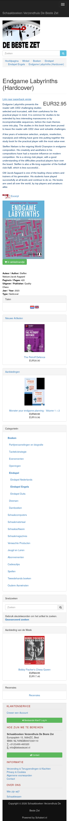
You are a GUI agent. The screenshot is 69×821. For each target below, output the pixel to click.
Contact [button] (35, 754)
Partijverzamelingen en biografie (25, 444)
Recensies (34, 695)
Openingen (14, 465)
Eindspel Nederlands (20, 479)
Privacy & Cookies (16, 772)
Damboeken (15, 507)
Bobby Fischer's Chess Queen (34, 669)
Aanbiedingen (12, 371)
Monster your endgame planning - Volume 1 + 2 (34, 410)
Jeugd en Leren (16, 550)
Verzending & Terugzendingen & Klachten (29, 768)
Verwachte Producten (19, 543)
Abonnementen (16, 557)
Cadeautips (14, 564)
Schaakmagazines (17, 536)
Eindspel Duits (16, 493)
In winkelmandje (16, 262)
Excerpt (15, 196)
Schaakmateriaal (16, 522)
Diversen (13, 500)
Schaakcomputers (17, 514)
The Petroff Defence (34, 357)
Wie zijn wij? (13, 791)
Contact (11, 778)
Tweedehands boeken (19, 578)
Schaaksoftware (16, 529)
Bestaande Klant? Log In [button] (35, 720)
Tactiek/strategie (17, 451)
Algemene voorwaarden (19, 775)
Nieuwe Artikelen (14, 318)
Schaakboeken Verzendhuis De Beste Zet (30, 13)
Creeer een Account (17, 712)
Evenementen (16, 458)
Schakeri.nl (41, 817)
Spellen (12, 571)
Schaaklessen (14, 796)
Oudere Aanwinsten (18, 585)
